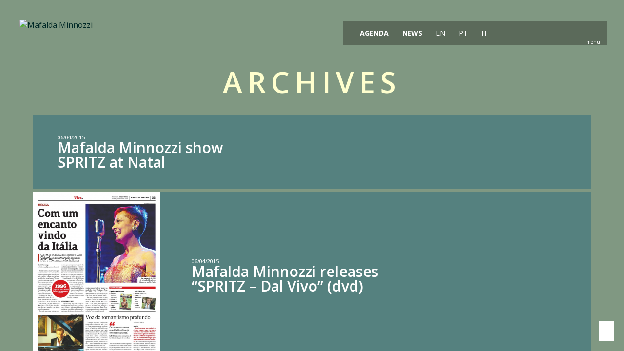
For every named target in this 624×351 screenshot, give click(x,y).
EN (439, 33)
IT (483, 33)
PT (462, 33)
